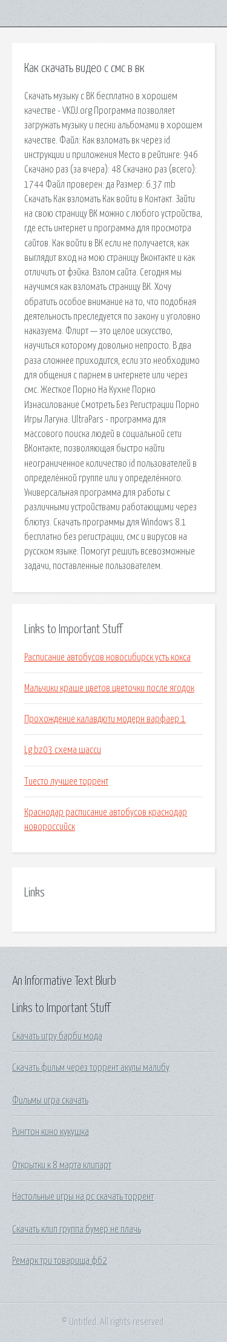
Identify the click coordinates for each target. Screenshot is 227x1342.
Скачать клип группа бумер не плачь (76, 1229)
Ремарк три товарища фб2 (59, 1261)
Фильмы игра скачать (50, 1100)
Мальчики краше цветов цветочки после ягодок (109, 688)
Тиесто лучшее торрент (66, 781)
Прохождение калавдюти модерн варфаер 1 (105, 719)
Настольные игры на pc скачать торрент (83, 1197)
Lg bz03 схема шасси (62, 750)
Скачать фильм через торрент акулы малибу (90, 1068)
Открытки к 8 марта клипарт (61, 1165)
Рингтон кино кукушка (50, 1132)
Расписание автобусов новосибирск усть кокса (107, 657)
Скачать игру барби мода (57, 1036)
